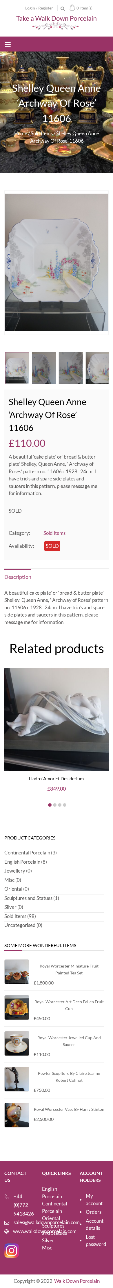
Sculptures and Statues (28, 898)
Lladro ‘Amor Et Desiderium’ (56, 778)
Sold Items (42, 133)
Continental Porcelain (27, 853)
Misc (9, 880)
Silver (10, 907)
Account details (94, 1224)
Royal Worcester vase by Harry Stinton (69, 1109)
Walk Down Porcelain (77, 1281)
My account (94, 1199)
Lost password (96, 1240)
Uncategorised (20, 925)
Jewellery (14, 871)
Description (17, 577)
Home (20, 133)
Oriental (13, 889)
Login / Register (39, 7)
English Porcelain (22, 862)
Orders (93, 1212)
